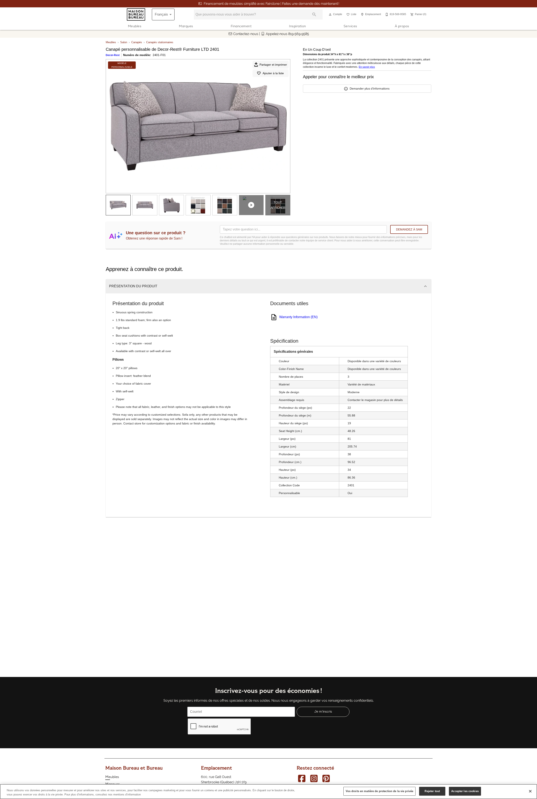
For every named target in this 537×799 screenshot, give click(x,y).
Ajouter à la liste (273, 73)
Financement (241, 26)
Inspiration (297, 26)
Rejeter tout (432, 791)
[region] (268, 791)
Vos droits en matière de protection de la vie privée (379, 791)
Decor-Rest (113, 55)
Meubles (135, 26)
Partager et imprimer (273, 64)
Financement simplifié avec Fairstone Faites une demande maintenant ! (271, 4)
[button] (330, 14)
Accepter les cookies (465, 791)
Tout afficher (278, 205)
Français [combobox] (161, 14)
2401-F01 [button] (159, 55)
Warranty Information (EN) (298, 317)
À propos (402, 26)
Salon (123, 42)
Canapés (136, 42)
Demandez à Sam (409, 229)
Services (350, 26)
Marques (186, 26)
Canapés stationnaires (159, 42)
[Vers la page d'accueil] (136, 14)
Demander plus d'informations (370, 88)
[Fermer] (530, 791)
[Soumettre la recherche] (314, 14)
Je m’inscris (323, 711)
